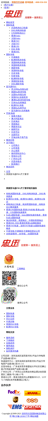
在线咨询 (10, 343)
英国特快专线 (17, 70)
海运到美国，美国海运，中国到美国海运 (24, 220)
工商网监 (21, 269)
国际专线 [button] (10, 54)
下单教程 (10, 340)
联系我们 (15, 164)
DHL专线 (15, 49)
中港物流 (15, 57)
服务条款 (10, 346)
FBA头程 (10, 319)
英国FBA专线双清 (19, 97)
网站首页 (10, 22)
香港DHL (15, 52)
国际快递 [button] (10, 25)
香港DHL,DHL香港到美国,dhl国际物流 (23, 223)
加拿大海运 (16, 116)
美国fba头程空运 (18, 108)
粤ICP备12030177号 (21, 416)
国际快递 (10, 313)
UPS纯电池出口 (18, 33)
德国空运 (15, 129)
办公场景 (15, 151)
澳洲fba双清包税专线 (20, 100)
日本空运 (15, 132)
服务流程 (10, 338)
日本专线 (15, 73)
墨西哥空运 (16, 127)
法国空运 (15, 135)
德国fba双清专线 (18, 92)
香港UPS (15, 46)
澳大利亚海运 (17, 119)
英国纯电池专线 (18, 65)
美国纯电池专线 (18, 62)
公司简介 (15, 145)
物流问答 (10, 140)
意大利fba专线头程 (19, 89)
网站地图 (34, 416)
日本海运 (15, 121)
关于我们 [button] (10, 143)
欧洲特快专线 (17, 78)
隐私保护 (10, 348)
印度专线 (15, 76)
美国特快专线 (17, 81)
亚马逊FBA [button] (11, 86)
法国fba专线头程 (18, 94)
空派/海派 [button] (10, 113)
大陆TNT (15, 44)
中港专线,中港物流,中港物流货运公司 (23, 231)
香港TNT (15, 41)
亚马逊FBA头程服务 (20, 111)
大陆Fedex (15, 38)
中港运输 (10, 321)
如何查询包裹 (12, 351)
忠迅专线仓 (16, 161)
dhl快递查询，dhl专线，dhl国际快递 (22, 234)
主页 (8, 171)
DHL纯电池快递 (18, 30)
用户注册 (8, 5)
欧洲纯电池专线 (18, 60)
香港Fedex (15, 36)
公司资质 (15, 148)
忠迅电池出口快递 (19, 28)
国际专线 (10, 316)
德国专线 (15, 68)
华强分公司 (16, 156)
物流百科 (10, 167)
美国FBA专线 (12, 324)
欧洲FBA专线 (17, 105)
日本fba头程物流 (18, 102)
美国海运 (15, 124)
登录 (6, 7)
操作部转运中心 (18, 153)
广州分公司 (16, 159)
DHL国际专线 (17, 84)
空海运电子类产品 (19, 137)
